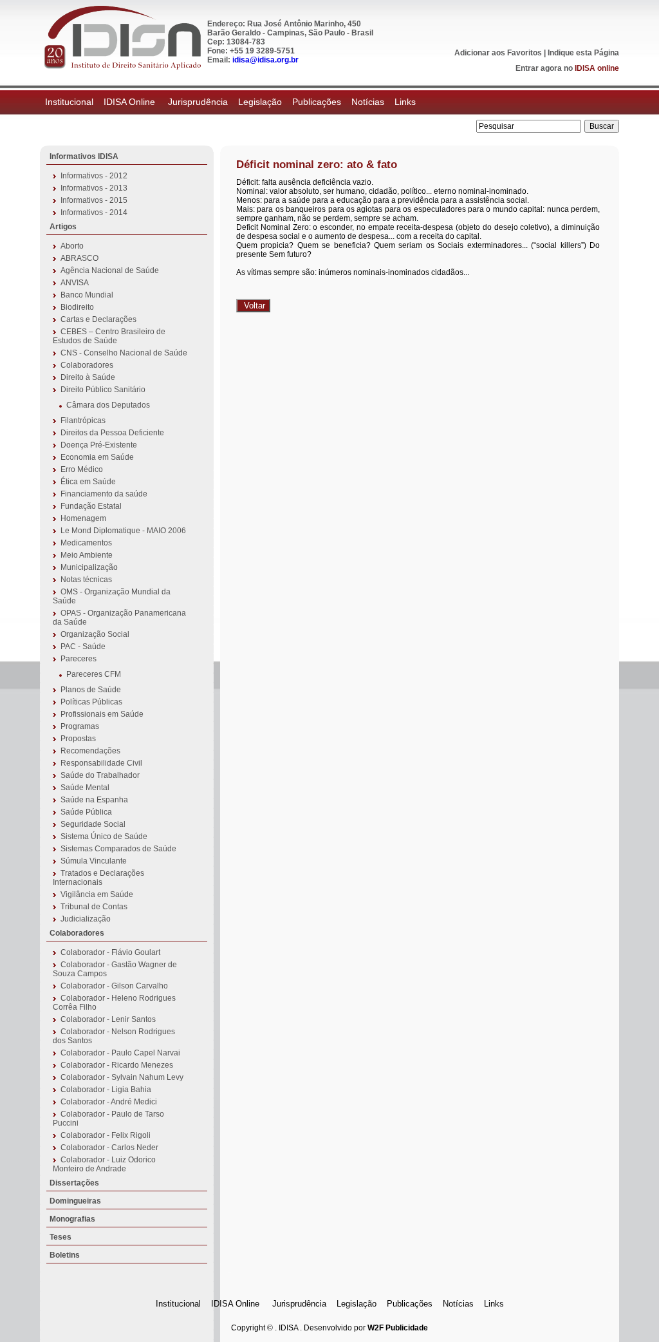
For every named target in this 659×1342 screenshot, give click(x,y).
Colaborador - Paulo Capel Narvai (120, 1052)
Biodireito (77, 307)
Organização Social (94, 634)
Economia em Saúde (97, 457)
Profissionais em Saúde (102, 714)
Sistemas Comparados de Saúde (118, 848)
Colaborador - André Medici (108, 1101)
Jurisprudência (198, 102)
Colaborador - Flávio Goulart (110, 952)
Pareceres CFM (93, 674)
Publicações (316, 102)
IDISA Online (131, 102)
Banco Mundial (86, 294)
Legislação (260, 102)
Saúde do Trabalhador (100, 775)
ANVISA (74, 282)
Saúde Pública (86, 812)
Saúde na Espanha (94, 799)
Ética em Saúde (88, 481)
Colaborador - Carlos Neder (109, 1147)
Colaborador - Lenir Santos (108, 1019)
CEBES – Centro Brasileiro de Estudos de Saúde (109, 336)
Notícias (367, 102)
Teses (60, 1237)
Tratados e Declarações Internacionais (98, 878)
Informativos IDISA (84, 156)
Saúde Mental (84, 787)
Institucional (69, 102)
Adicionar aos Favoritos (498, 52)
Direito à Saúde (87, 377)
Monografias (72, 1219)
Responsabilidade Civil (101, 763)
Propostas (78, 738)
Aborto (72, 245)
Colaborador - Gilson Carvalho (114, 985)
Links (405, 102)
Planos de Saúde (90, 689)
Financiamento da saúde (103, 493)
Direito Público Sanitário (102, 389)
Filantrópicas (83, 420)
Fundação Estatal (91, 506)
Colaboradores (86, 365)
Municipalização (89, 567)
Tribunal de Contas (93, 906)
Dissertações (74, 1182)
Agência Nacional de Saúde (109, 270)
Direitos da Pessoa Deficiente (112, 432)
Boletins (65, 1255)
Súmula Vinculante (93, 860)
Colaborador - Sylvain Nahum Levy (121, 1077)
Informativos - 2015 (93, 200)
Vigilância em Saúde (96, 894)
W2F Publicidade (397, 1327)
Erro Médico (81, 469)
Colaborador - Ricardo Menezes (116, 1065)
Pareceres (78, 658)
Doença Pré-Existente (98, 444)
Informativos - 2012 (93, 175)
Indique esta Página (583, 52)
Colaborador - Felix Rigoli (105, 1135)
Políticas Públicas (91, 701)
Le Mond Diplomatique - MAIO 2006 (123, 530)
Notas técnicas (86, 579)
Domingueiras (75, 1200)
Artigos (63, 226)
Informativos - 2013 (93, 188)
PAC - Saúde (83, 646)
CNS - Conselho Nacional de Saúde (123, 352)
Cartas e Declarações (98, 319)
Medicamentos (86, 542)
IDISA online (597, 68)
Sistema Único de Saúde (103, 836)
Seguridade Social (92, 824)
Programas (79, 726)
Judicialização (85, 918)
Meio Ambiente (86, 555)
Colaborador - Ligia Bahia (105, 1089)
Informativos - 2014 (93, 212)
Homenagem (83, 518)
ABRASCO (79, 258)
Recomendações (90, 750)
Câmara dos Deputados (108, 405)
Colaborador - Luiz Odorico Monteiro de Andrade (104, 1164)
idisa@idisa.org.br (265, 59)
